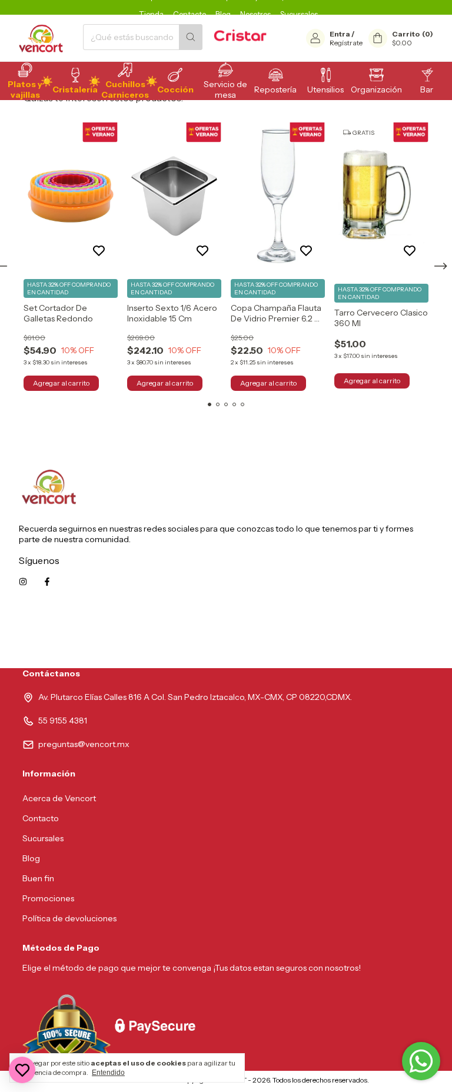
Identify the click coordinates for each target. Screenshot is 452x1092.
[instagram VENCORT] (23, 581)
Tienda (151, 14)
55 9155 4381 (62, 720)
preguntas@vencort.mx (83, 744)
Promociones (48, 898)
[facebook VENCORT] (47, 581)
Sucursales (299, 14)
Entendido (108, 1072)
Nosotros (255, 14)
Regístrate (346, 42)
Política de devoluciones (69, 918)
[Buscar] (190, 37)
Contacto (189, 14)
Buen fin (38, 878)
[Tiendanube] (129, 1082)
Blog (223, 14)
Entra (340, 33)
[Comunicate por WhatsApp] (421, 1061)
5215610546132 (403, 634)
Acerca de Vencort (59, 798)
